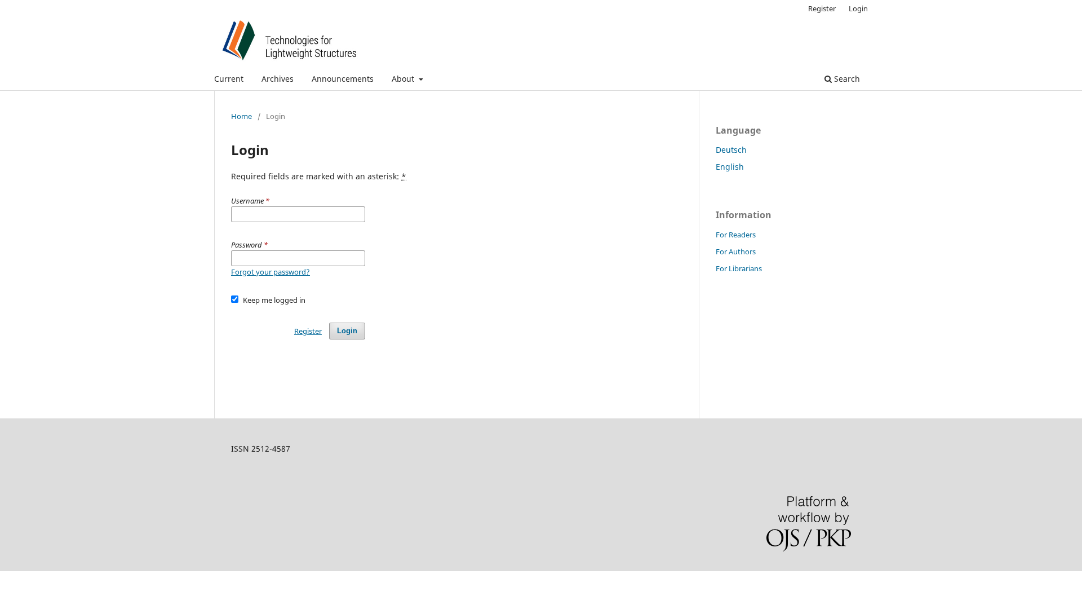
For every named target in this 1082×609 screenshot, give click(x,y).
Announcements (343, 78)
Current (228, 78)
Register (822, 8)
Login (858, 8)
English (730, 166)
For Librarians (739, 268)
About (404, 78)
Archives (277, 78)
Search (846, 78)
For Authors (736, 251)
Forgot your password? (270, 272)
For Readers (736, 235)
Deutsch (731, 149)
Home (241, 116)
